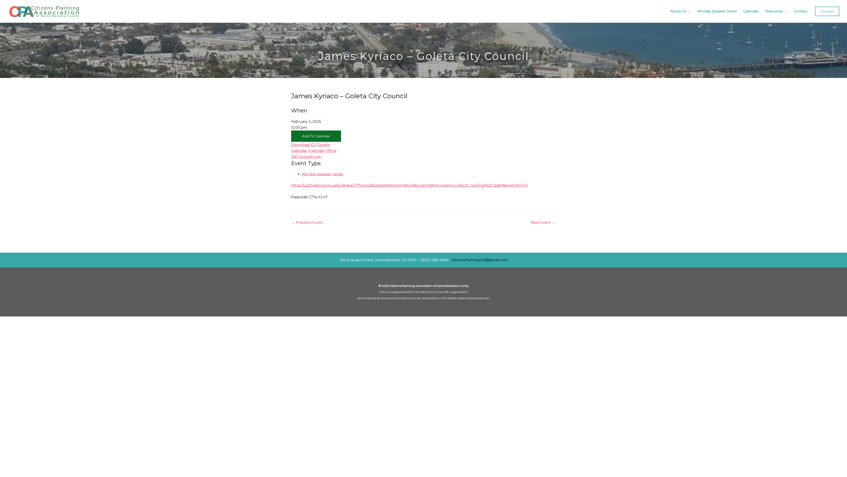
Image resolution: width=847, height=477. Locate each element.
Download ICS (303, 145)
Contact (800, 11)
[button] (827, 11)
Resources (774, 11)
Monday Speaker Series (717, 11)
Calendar (751, 11)
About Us (678, 11)
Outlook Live (309, 157)
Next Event (543, 222)
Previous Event (307, 222)
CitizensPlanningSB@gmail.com (479, 260)
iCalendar (316, 151)
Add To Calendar (316, 136)
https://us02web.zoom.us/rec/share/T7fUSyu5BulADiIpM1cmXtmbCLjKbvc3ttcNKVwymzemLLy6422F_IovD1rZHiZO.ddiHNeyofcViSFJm (409, 185)
